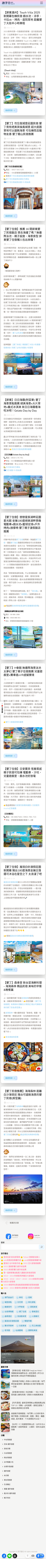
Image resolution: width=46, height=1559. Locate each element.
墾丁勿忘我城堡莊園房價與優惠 (21, 176)
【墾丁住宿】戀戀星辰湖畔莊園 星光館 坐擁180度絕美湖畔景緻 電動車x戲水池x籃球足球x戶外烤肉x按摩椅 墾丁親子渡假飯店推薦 (22, 524)
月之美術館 (36, 1325)
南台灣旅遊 (8, 1458)
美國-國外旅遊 (9, 1489)
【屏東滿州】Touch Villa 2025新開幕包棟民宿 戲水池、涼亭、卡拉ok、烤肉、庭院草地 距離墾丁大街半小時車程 (23, 18)
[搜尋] (42, 1246)
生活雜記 (7, 1484)
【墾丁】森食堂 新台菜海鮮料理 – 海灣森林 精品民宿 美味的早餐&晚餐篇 (23, 986)
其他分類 (7, 1449)
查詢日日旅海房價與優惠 (21, 449)
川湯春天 (35, 1316)
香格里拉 (35, 1311)
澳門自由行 (9, 1297)
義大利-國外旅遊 (10, 1493)
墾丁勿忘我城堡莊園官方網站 (17, 179)
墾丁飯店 (14, 543)
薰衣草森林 (9, 1325)
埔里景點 (8, 1302)
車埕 (21, 1297)
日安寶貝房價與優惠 (23, 805)
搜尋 (2, 1242)
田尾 (30, 1297)
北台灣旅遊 (8, 1453)
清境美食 (33, 1307)
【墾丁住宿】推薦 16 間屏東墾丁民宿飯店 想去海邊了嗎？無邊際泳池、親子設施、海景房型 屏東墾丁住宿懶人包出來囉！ (23, 234)
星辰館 (24, 594)
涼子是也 (21, 1551)
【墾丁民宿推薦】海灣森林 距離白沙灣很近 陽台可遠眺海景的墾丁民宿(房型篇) (23, 1004)
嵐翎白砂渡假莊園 (11, 882)
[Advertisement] (23, 1525)
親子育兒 (7, 1498)
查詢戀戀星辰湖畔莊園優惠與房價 (25, 606)
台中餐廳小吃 (8, 1462)
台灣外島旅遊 (8, 1466)
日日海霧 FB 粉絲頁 (13, 470)
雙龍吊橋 (28, 1321)
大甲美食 (20, 1307)
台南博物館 (9, 1311)
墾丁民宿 (7, 1134)
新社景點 (31, 1302)
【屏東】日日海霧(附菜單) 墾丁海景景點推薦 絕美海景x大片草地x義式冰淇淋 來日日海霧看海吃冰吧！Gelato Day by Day (22, 405)
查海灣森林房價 (12, 1037)
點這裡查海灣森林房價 (30, 1134)
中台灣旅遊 (8, 1440)
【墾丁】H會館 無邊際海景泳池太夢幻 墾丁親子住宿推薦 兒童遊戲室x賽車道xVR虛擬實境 (23, 671)
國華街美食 (32, 1330)
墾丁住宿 (19, 539)
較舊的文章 (14, 1223)
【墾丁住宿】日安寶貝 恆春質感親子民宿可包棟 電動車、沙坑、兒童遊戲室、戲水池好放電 (23, 772)
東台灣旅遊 (8, 1480)
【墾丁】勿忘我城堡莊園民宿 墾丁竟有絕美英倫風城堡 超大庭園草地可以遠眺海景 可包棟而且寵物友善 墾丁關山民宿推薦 (23, 129)
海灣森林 (25, 998)
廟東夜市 (8, 1307)
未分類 (6, 1475)
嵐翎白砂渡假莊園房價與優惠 (21, 936)
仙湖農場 (19, 1330)
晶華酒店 (8, 1316)
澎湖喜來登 (21, 1316)
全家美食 (22, 1325)
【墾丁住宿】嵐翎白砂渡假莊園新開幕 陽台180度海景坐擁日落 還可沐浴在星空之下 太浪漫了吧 (23, 870)
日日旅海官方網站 (13, 467)
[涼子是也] (8, 3)
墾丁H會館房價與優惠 (14, 722)
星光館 (35, 591)
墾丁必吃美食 (18, 333)
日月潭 (20, 1302)
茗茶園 (7, 1330)
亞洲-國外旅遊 (9, 1444)
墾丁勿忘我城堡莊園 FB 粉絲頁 (18, 182)
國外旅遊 (7, 1471)
